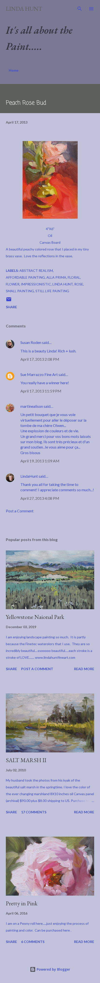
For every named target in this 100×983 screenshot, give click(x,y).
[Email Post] (9, 301)
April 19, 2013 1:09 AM (39, 460)
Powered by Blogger (53, 969)
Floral (74, 277)
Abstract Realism (36, 270)
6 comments (32, 942)
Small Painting (20, 291)
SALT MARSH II (26, 760)
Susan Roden (30, 342)
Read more (84, 669)
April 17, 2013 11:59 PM (40, 391)
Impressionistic (36, 284)
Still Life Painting (52, 291)
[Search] (80, 9)
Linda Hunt (24, 8)
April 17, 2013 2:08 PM (39, 359)
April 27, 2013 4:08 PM (39, 498)
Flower (12, 284)
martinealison (31, 406)
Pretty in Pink (21, 903)
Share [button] (11, 307)
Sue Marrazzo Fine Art (39, 374)
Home (13, 70)
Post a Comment (19, 510)
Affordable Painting (25, 277)
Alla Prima (56, 277)
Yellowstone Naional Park (35, 617)
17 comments (33, 812)
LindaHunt (29, 476)
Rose (78, 284)
